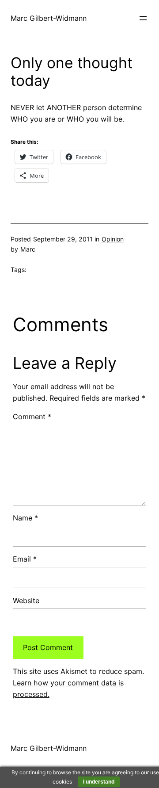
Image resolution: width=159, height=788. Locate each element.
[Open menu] (143, 18)
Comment (32, 416)
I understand (98, 782)
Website (26, 600)
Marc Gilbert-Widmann (49, 18)
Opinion (113, 239)
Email (25, 559)
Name (25, 517)
